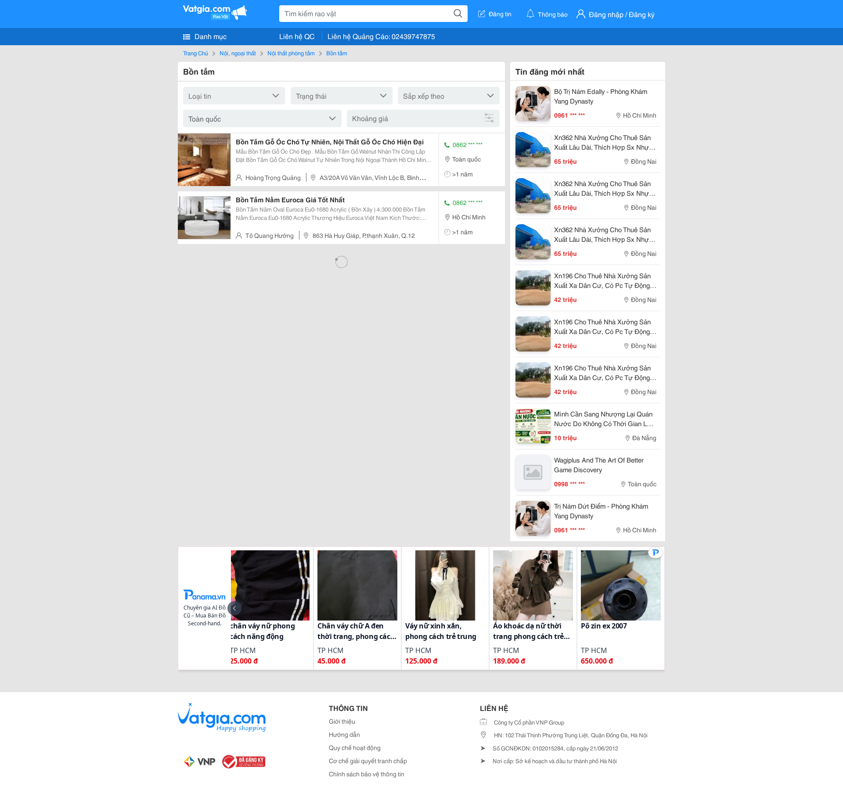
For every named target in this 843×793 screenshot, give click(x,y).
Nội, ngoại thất (238, 53)
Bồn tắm (336, 53)
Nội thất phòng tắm (291, 53)
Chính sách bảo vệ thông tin (366, 773)
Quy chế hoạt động (355, 747)
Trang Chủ (195, 53)
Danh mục (210, 36)
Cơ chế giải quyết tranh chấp (368, 760)
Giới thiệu (342, 721)
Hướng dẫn (344, 734)
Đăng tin (500, 13)
